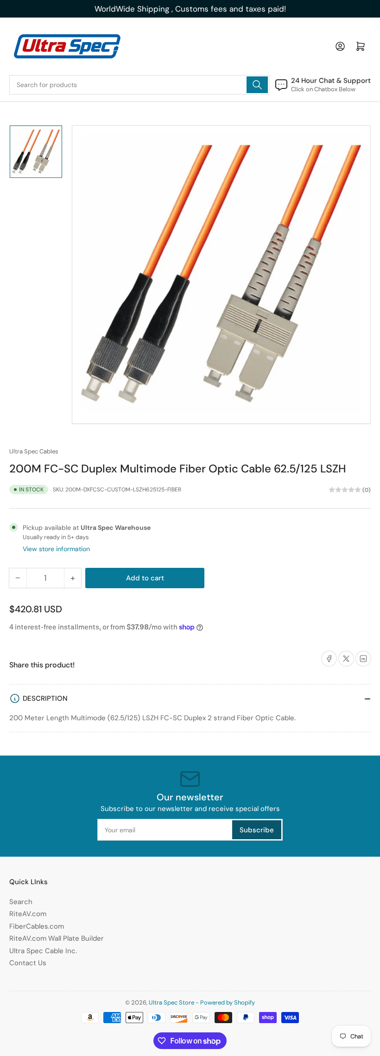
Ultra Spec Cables (33, 451)
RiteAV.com (27, 913)
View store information (56, 549)
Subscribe (257, 830)
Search (20, 901)
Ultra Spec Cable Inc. (43, 950)
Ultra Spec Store (171, 1002)
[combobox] (139, 84)
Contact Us (27, 963)
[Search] (257, 85)
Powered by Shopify (227, 1002)
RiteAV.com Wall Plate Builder (56, 938)
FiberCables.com (36, 926)
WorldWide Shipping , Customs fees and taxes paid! (190, 9)
